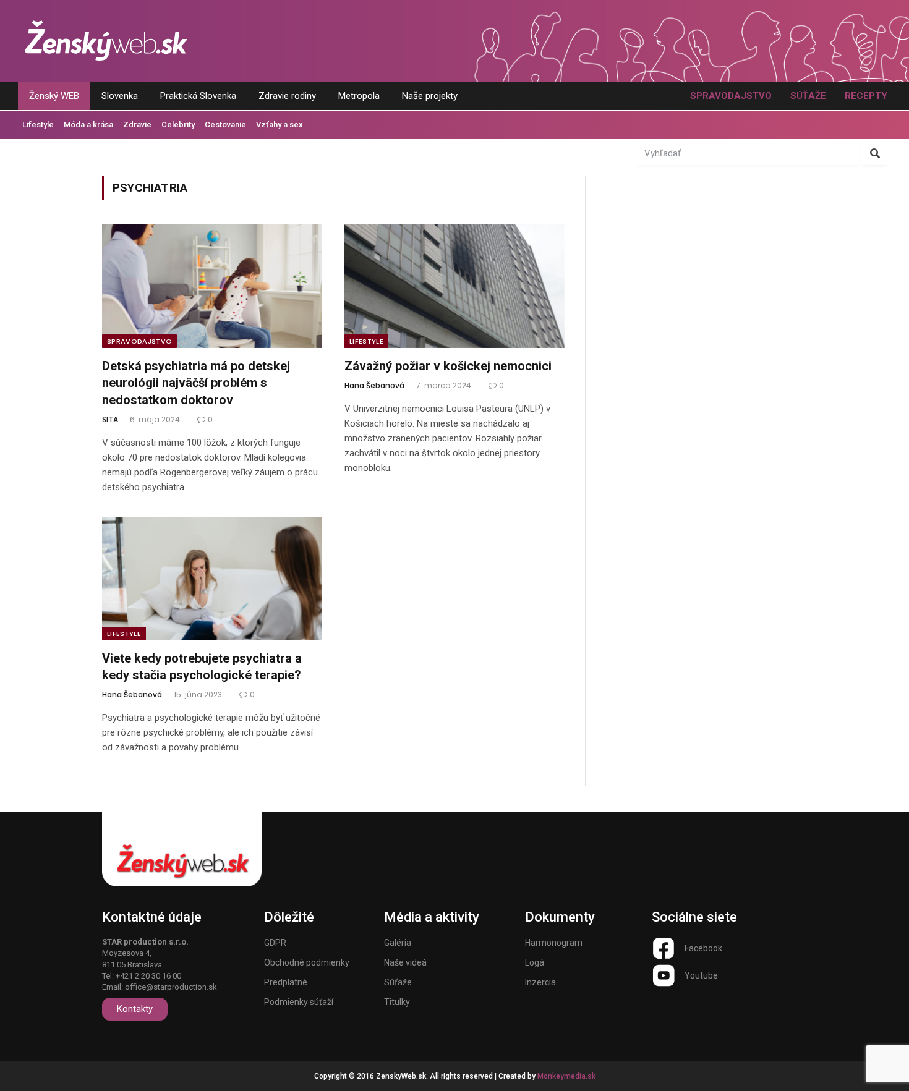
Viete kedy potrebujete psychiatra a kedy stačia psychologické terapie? (202, 666)
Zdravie (137, 124)
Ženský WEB (54, 95)
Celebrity (178, 124)
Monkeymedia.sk (566, 1076)
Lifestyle (38, 124)
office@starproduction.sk (171, 986)
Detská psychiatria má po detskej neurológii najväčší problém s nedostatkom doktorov (196, 383)
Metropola (359, 95)
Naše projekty (430, 95)
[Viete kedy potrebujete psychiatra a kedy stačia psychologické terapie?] (212, 578)
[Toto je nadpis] (663, 948)
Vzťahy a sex (279, 124)
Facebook (703, 948)
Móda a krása (88, 124)
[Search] (875, 153)
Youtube (701, 975)
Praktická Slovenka (198, 95)
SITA (110, 419)
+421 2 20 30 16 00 (148, 975)
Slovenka (119, 95)
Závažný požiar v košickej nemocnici (448, 366)
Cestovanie (225, 124)
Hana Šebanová (374, 385)
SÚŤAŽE (808, 95)
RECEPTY (866, 95)
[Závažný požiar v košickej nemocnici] (454, 286)
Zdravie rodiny (287, 95)
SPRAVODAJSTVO (731, 95)
